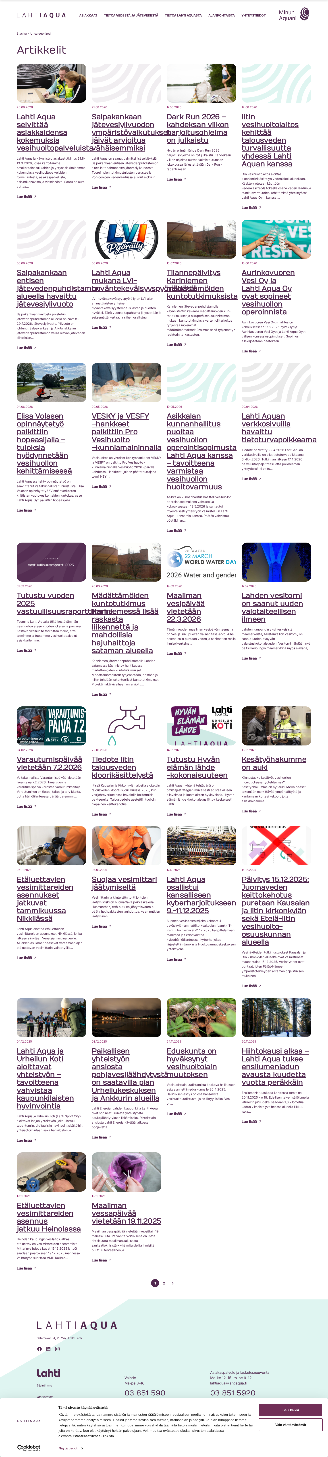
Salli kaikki (290, 1410)
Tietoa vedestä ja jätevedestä (131, 15)
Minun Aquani (288, 15)
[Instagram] (57, 1349)
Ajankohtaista (221, 15)
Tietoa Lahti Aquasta (183, 15)
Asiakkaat (88, 15)
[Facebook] (39, 1349)
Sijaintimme (44, 1385)
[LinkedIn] (48, 1349)
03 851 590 (145, 1393)
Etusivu (22, 33)
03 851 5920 (232, 1393)
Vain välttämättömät (290, 1424)
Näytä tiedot (67, 1448)
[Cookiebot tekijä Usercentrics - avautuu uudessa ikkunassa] (28, 1448)
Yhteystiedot (253, 15)
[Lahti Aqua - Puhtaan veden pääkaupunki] (41, 15)
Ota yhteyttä (45, 1397)
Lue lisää (24, 196)
